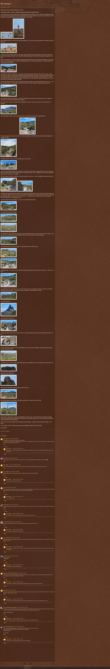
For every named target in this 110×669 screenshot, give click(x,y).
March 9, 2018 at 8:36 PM (13, 438)
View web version (27, 665)
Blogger (29, 667)
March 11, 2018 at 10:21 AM (19, 626)
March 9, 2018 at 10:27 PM (18, 448)
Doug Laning (8, 448)
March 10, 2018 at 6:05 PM (18, 529)
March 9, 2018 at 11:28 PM (14, 471)
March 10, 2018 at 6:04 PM (18, 546)
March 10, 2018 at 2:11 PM (11, 590)
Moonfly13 (5, 458)
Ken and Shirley (6, 537)
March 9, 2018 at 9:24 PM (12, 458)
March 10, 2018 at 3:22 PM (18, 564)
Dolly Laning (5, 438)
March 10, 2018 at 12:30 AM (10, 487)
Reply (4, 444)
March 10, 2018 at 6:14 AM (17, 521)
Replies (6, 446)
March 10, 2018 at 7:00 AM (15, 537)
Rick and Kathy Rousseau (8, 626)
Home (27, 663)
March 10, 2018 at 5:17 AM (14, 504)
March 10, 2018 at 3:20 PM (18, 496)
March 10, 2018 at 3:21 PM (18, 513)
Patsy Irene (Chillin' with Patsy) (9, 573)
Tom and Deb (6, 471)
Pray (4, 487)
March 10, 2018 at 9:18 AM (21, 573)
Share (2, 433)
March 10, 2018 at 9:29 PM (23, 607)
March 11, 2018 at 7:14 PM (18, 618)
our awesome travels (7, 521)
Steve (4, 590)
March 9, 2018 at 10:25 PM (15, 464)
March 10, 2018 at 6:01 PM (18, 581)
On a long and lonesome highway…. (18, 196)
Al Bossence (5, 504)
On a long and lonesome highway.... (10, 607)
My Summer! (6, 3)
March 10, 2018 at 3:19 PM (18, 479)
